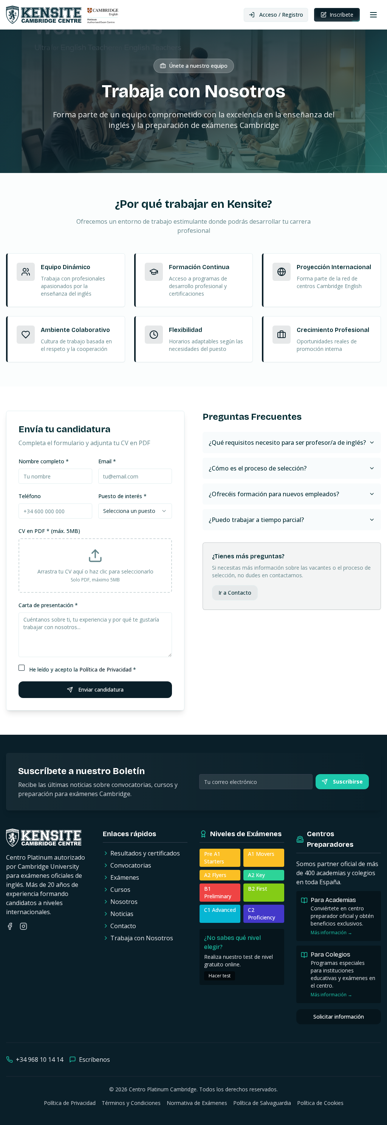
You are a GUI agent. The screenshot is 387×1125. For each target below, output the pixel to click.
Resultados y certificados (145, 853)
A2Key (256, 875)
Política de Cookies (320, 1102)
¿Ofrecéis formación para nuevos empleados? (274, 494)
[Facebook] (10, 926)
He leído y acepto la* (82, 669)
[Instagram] (23, 926)
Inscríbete (341, 14)
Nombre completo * (44, 461)
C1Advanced (220, 909)
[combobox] (135, 511)
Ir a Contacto (234, 592)
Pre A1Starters (214, 857)
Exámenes (124, 877)
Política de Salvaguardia (262, 1102)
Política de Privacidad (105, 669)
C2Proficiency (261, 913)
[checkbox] (22, 668)
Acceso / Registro (281, 14)
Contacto (123, 926)
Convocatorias (130, 865)
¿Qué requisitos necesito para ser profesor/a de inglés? (287, 442)
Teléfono (30, 496)
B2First (257, 888)
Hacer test (220, 975)
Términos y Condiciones (131, 1102)
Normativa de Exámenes (197, 1102)
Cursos (120, 889)
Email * (107, 461)
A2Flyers (215, 875)
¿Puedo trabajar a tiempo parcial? (256, 520)
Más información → (331, 933)
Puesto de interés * (122, 496)
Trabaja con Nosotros (141, 938)
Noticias (121, 914)
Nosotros (124, 902)
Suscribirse (348, 781)
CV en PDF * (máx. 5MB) (49, 530)
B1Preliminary (217, 892)
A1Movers (261, 853)
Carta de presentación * (48, 605)
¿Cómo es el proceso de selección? (258, 468)
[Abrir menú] (373, 14)
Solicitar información (338, 1016)
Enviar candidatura (101, 689)
